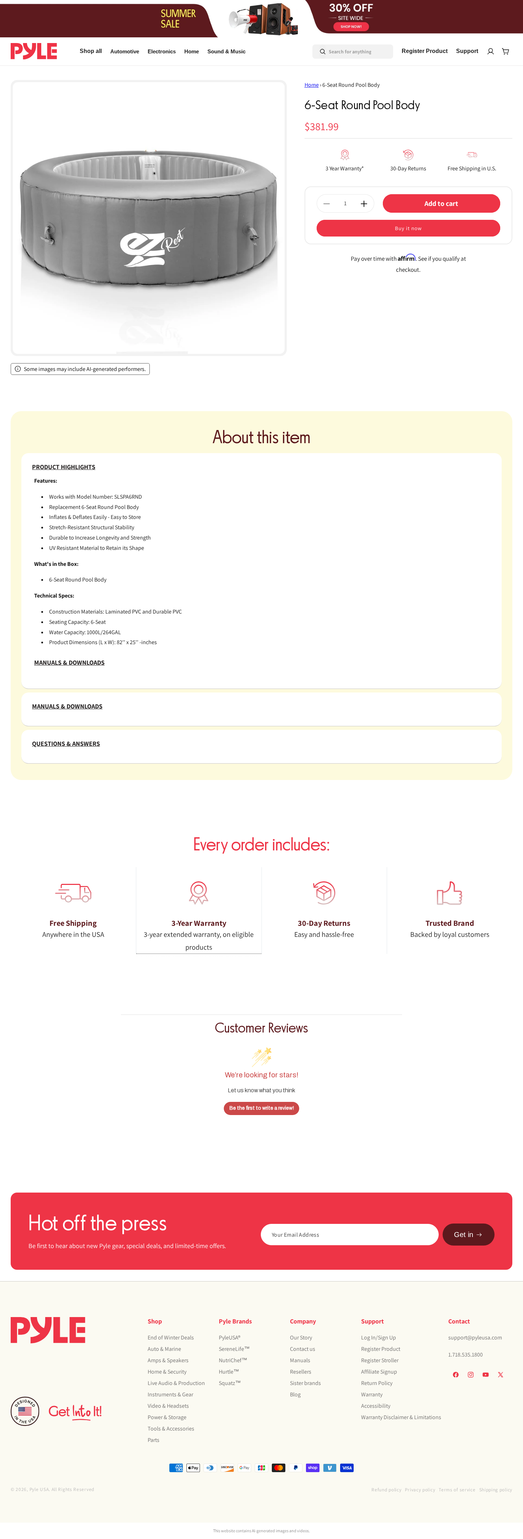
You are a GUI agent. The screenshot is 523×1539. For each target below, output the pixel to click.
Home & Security (167, 1371)
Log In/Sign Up (378, 1337)
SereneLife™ (234, 1348)
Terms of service (457, 1489)
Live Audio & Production (176, 1382)
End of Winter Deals (171, 1337)
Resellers (300, 1371)
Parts (153, 1439)
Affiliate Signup (379, 1371)
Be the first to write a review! (261, 1108)
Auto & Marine (164, 1348)
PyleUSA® (230, 1337)
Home (312, 85)
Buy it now (408, 228)
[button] (124, 51)
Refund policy (386, 1489)
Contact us (302, 1348)
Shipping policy (496, 1489)
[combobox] (342, 51)
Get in (463, 1234)
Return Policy (376, 1382)
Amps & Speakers (168, 1360)
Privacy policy (420, 1489)
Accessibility (375, 1405)
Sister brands (305, 1382)
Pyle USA (39, 1489)
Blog (295, 1394)
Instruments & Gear (170, 1394)
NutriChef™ (233, 1360)
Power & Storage (167, 1417)
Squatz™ (230, 1382)
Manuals (300, 1360)
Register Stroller (379, 1360)
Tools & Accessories (171, 1428)
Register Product (380, 1348)
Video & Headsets (168, 1405)
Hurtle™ (229, 1371)
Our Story (301, 1337)
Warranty (371, 1394)
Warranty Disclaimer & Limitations (401, 1417)
